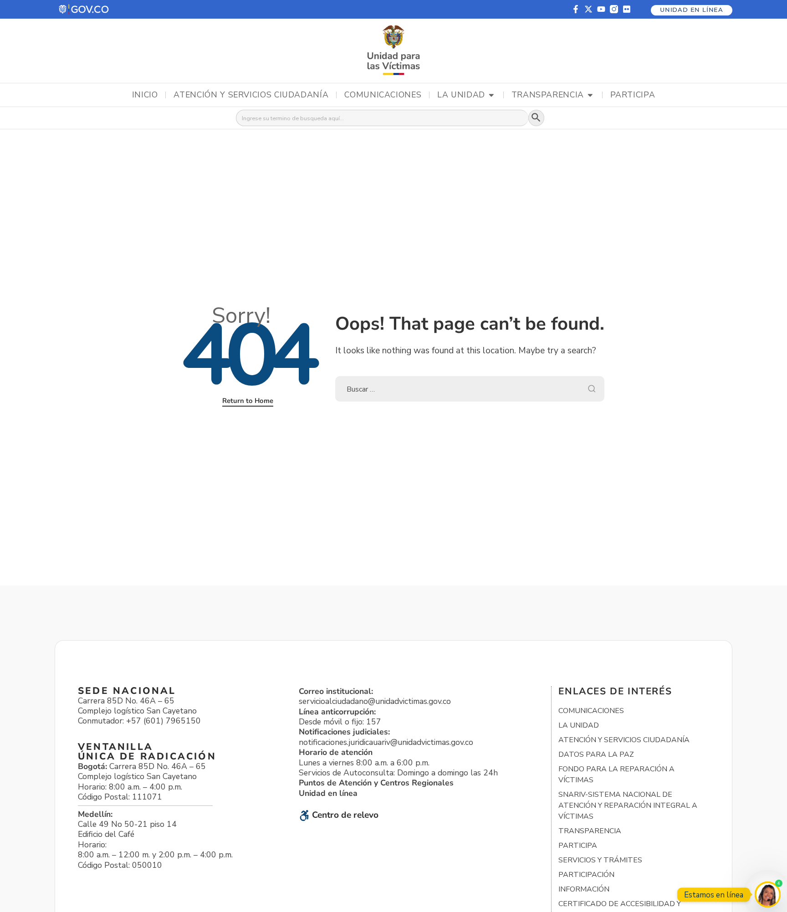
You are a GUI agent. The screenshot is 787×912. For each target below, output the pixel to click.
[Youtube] (601, 9)
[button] (84, 9)
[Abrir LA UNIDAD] (491, 95)
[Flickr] (627, 9)
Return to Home (247, 400)
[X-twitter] (588, 9)
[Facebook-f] (576, 9)
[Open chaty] (768, 894)
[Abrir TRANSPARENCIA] (590, 95)
